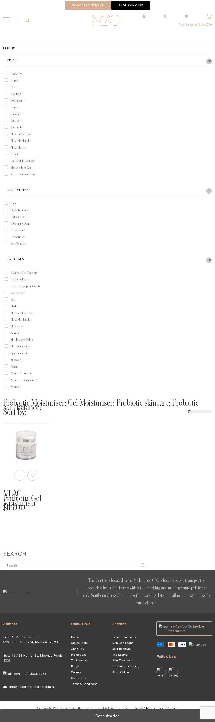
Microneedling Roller (22, 312)
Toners (14, 366)
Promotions (79, 654)
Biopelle (15, 80)
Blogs (75, 666)
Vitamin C (16, 386)
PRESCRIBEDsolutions (23, 160)
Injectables (119, 654)
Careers (76, 672)
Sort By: (15, 412)
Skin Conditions (122, 643)
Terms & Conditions (84, 684)
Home (75, 637)
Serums (15, 333)
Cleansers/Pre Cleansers (24, 272)
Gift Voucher (17, 292)
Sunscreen (16, 359)
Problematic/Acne (20, 223)
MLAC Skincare (19, 147)
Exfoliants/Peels (19, 279)
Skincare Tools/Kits (21, 167)
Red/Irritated (18, 230)
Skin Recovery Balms (22, 339)
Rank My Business (149, 708)
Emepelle (16, 107)
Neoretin (15, 154)
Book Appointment (88, 5)
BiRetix (14, 87)
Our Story (77, 649)
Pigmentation (18, 216)
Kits (13, 299)
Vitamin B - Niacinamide (24, 379)
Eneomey (16, 113)
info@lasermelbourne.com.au (32, 687)
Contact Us (78, 678)
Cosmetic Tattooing (125, 666)
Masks (14, 306)
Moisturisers (17, 326)
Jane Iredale (17, 127)
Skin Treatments (123, 660)
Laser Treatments (124, 637)
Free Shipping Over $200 (195, 24)
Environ (15, 120)
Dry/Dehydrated (19, 210)
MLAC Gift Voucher (21, 134)
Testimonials (79, 660)
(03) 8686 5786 (35, 674)
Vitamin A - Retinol (21, 373)
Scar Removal (121, 649)
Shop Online (120, 672)
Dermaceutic (18, 100)
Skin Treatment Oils (21, 346)
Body (13, 203)
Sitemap (171, 708)
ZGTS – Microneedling (23, 174)
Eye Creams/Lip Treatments (25, 286)
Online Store (79, 643)
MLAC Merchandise (21, 140)
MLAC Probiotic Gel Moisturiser (22, 498)
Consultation (107, 715)
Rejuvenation (18, 236)
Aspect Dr (16, 73)
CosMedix (16, 93)
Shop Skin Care (131, 5)
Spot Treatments (19, 353)
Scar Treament (18, 243)
